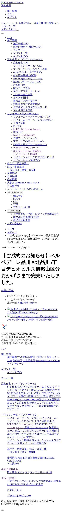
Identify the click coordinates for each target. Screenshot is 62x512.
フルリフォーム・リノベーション (19, 414)
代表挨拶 (12, 176)
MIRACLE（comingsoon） (27, 129)
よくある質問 (20, 97)
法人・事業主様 (34, 23)
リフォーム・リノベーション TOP (31, 116)
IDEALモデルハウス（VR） (28, 78)
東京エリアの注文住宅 (25, 101)
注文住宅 (6, 5)
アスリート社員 (21, 207)
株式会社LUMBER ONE (26, 217)
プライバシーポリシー (19, 495)
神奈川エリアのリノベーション (30, 144)
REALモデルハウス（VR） (27, 81)
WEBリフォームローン (25, 147)
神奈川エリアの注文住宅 (26, 104)
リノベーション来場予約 (26, 160)
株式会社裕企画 (21, 220)
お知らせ (12, 232)
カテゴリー (19, 50)
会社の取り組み (15, 192)
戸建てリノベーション (25, 138)
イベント (12, 17)
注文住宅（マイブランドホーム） (25, 59)
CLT (15, 201)
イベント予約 (20, 56)
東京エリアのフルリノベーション (33, 430)
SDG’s (16, 199)
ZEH (15, 204)
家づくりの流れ (21, 88)
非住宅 (22, 23)
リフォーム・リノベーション (23, 113)
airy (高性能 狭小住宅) (24, 75)
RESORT (18, 132)
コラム (10, 14)
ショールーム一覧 (23, 94)
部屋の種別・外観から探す (27, 46)
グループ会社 (14, 210)
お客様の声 (19, 85)
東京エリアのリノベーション (29, 141)
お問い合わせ (8, 29)
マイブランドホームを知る (27, 66)
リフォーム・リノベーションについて (33, 120)
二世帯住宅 (29, 360)
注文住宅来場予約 (23, 110)
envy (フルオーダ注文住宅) (27, 72)
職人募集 (18, 195)
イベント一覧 (20, 53)
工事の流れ (19, 123)
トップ (10, 229)
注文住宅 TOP (20, 62)
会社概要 (49, 23)
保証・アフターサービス (26, 91)
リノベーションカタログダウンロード (33, 157)
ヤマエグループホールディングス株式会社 (36, 214)
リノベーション (9, 23)
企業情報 (12, 173)
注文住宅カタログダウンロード (30, 107)
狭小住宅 (17, 360)
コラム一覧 (7, 378)
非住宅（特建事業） (18, 163)
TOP (9, 37)
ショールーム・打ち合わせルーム (25, 189)
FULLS (17, 126)
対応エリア (13, 409)
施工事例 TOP (20, 43)
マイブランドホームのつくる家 (30, 69)
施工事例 (12, 11)
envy (36, 390)
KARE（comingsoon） (24, 135)
